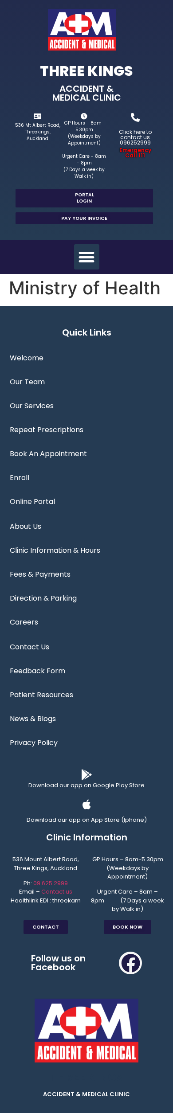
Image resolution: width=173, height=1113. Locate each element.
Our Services (32, 406)
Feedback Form (37, 671)
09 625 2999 (50, 883)
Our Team (27, 382)
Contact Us (29, 647)
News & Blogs (33, 719)
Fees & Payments (40, 574)
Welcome (26, 358)
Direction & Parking (43, 598)
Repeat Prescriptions (46, 430)
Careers (24, 622)
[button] (86, 256)
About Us (25, 526)
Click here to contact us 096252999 (135, 137)
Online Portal (32, 501)
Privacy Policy (34, 743)
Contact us (56, 891)
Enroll (19, 478)
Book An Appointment (48, 454)
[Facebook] (130, 963)
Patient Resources (41, 695)
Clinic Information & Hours (55, 550)
